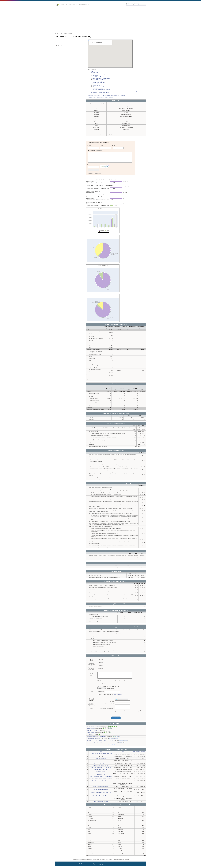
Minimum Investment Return (98, 82)
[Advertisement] (100, 21)
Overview (93, 71)
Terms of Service (117, 694)
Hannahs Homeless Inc (91, 732)
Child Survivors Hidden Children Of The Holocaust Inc (97, 742)
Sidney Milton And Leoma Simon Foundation (100, 780)
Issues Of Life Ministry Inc (92, 730)
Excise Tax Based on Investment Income (101, 78)
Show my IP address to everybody (129, 711)
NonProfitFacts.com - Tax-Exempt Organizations (74, 4)
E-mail (118, 146)
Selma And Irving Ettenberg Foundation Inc (100, 795)
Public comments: (94, 150)
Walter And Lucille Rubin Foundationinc (100, 789)
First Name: (90, 146)
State (134, 751)
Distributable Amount (97, 84)
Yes (100, 683)
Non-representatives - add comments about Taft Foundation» (101, 97)
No (104, 683)
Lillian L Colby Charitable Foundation (101, 801)
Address (123, 751)
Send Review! (116, 718)
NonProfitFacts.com (58, 33)
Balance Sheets (95, 75)
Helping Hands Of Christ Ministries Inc (94, 738)
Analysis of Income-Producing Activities (101, 89)
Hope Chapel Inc (90, 734)
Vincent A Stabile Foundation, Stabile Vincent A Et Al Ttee (101, 776)
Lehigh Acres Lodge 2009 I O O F (93, 745)
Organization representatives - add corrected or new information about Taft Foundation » (106, 95)
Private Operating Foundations (99, 86)
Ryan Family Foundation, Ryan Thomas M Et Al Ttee (101, 792)
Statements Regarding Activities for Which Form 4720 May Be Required (107, 81)
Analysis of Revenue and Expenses (99, 74)
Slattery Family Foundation (101, 758)
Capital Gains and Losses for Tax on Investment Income (104, 76)
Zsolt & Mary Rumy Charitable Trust (100, 769)
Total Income (142, 751)
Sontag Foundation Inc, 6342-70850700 (100, 765)
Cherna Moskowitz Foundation (100, 784)
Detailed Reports (94, 72)
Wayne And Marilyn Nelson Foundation (100, 786)
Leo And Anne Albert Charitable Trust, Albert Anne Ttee (100, 767)
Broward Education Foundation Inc (93, 726)
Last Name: (102, 146)
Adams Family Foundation (101, 799)
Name (101, 751)
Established (138, 751)
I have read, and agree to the (110, 694)
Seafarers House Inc (91, 728)
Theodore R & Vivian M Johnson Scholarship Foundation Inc (100, 778)
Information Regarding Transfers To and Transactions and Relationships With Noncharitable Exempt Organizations (116, 91)
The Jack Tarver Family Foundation (100, 763)
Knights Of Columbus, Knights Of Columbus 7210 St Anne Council (100, 740)
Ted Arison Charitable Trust (100, 761)
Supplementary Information (98, 88)
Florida (64, 33)
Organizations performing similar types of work (101, 92)
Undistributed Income (97, 85)
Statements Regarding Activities (99, 79)
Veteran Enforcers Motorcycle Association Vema (96, 736)
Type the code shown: (92, 165)
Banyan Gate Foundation (100, 771)
